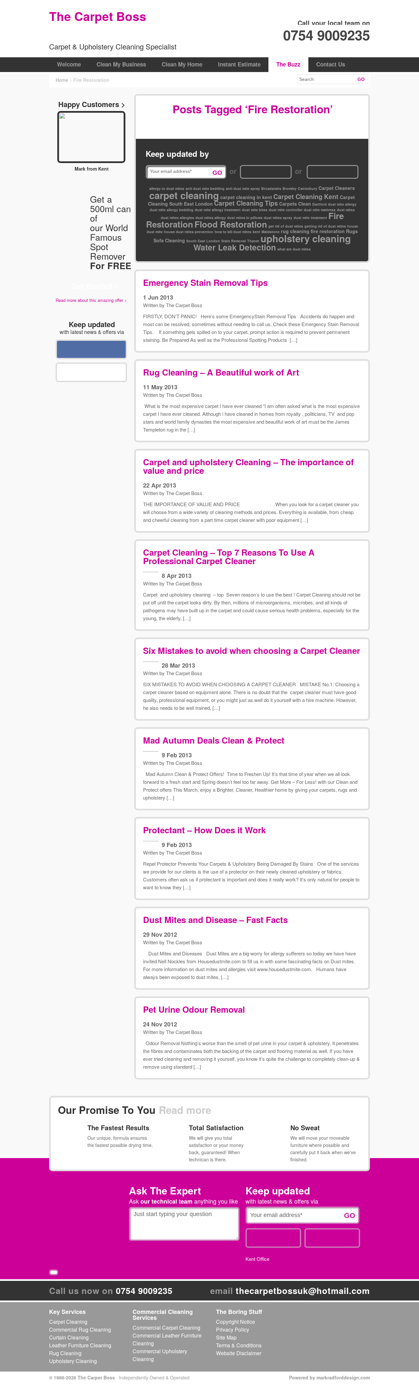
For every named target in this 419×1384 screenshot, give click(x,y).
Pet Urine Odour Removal (194, 1009)
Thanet (253, 240)
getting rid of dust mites (325, 226)
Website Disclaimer (238, 1353)
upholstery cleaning (306, 238)
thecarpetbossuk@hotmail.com (303, 1290)
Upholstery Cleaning (73, 1361)
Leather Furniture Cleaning (80, 1345)
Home (62, 80)
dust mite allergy (342, 204)
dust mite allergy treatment (218, 209)
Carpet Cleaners (337, 188)
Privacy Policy (232, 1329)
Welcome (69, 64)
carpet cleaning (184, 195)
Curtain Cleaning (69, 1337)
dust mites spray (278, 217)
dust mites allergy (210, 217)
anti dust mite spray (243, 188)
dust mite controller (285, 209)
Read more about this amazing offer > (91, 300)
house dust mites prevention (188, 231)
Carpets (288, 203)
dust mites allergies (177, 217)
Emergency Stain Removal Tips (205, 282)
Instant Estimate (239, 64)
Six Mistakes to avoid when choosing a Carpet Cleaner (251, 650)
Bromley (289, 188)
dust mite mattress (320, 209)
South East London (203, 240)
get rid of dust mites (285, 226)
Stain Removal (233, 240)
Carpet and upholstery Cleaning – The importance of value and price (248, 466)
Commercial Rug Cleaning (80, 1329)
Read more (185, 1110)
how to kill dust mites (233, 231)
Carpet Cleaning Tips (246, 203)
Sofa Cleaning (169, 240)
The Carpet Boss (184, 305)
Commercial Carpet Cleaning (166, 1327)
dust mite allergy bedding (171, 209)
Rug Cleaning (65, 1353)
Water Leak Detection (234, 247)
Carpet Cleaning (68, 1321)
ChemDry (80, 33)
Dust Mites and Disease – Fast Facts (215, 919)
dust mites (346, 209)
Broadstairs (271, 188)
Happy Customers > (91, 104)
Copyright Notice (235, 1321)
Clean (304, 203)
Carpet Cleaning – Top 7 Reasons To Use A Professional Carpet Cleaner (229, 556)
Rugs (352, 231)
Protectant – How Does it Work (204, 830)
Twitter (91, 372)
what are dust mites (294, 249)
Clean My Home (182, 64)
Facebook (91, 349)
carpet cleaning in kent (246, 197)
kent (256, 231)
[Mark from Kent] (91, 137)
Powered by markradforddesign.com (329, 1377)
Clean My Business (121, 64)
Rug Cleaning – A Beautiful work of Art (221, 372)
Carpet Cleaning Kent (305, 196)
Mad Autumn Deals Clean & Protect (213, 740)
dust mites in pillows (245, 217)
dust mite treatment (310, 217)
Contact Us (330, 64)
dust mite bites (254, 209)
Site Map (226, 1337)
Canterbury (307, 188)
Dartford (319, 204)
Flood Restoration (230, 224)
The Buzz (288, 64)
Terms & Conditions (239, 1345)
